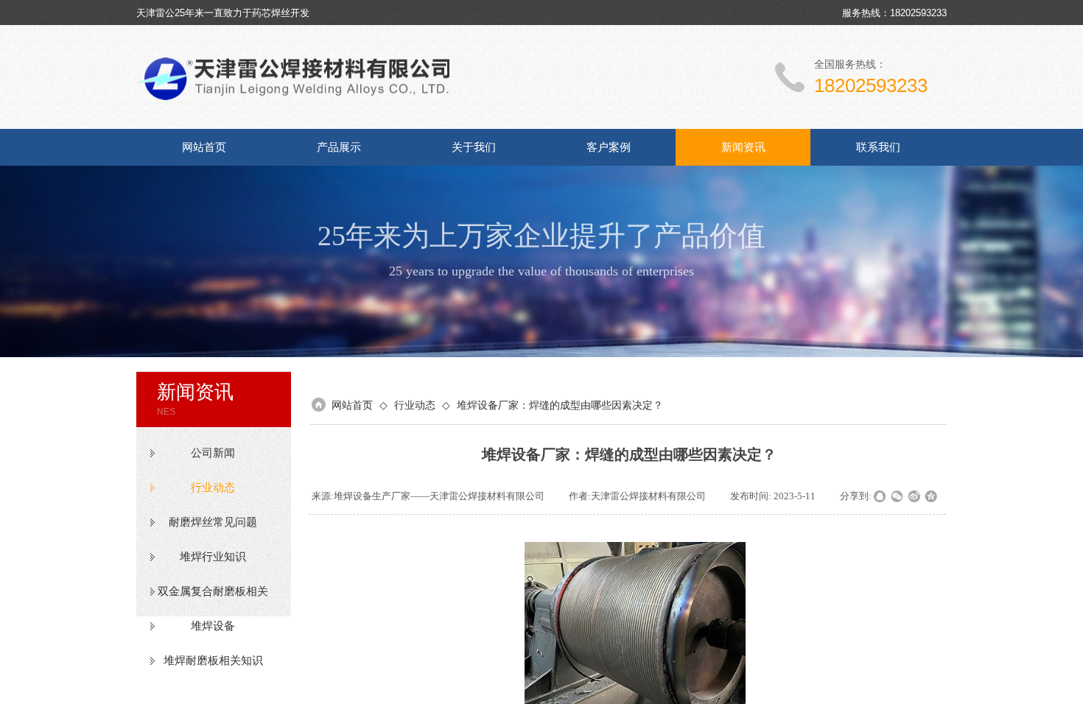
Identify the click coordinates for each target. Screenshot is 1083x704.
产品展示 (339, 147)
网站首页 (204, 147)
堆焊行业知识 (213, 557)
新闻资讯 (743, 147)
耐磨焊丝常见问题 (213, 522)
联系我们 (878, 147)
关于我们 (474, 147)
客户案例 (608, 147)
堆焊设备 (213, 626)
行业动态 (213, 487)
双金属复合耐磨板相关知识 (213, 591)
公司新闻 (213, 453)
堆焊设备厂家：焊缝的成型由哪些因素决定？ (560, 405)
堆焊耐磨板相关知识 (213, 660)
